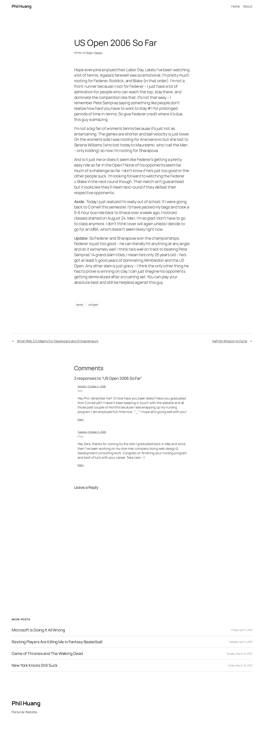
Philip (89, 52)
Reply (81, 419)
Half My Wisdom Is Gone (229, 341)
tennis (79, 304)
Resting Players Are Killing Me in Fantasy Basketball (57, 642)
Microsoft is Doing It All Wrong (38, 630)
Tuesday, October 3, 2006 (92, 432)
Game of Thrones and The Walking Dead (47, 653)
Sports (98, 52)
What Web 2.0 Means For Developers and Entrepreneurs (57, 341)
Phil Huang (21, 6)
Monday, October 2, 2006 (92, 386)
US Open (93, 304)
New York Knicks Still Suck (34, 665)
